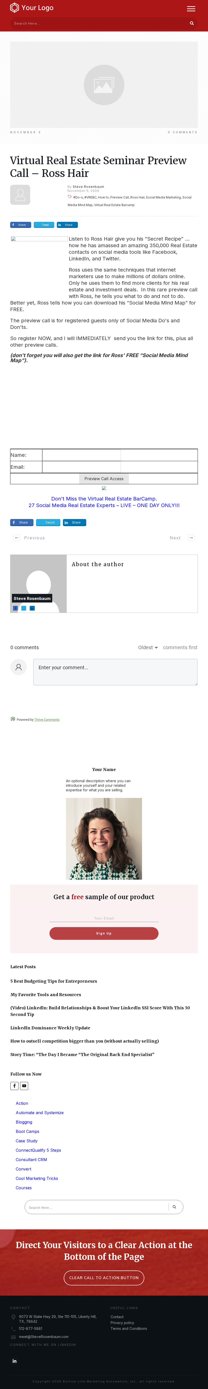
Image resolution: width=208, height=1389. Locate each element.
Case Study (27, 1140)
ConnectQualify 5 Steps (38, 1150)
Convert (23, 1169)
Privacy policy (122, 1322)
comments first (180, 647)
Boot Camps (27, 1131)
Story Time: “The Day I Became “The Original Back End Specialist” (82, 1054)
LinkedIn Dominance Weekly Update (50, 1027)
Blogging (24, 1122)
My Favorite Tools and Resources (45, 994)
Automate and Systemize (40, 1112)
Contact (117, 1317)
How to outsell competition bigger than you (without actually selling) (84, 1041)
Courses (24, 1187)
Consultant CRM (31, 1159)
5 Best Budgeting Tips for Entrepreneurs (53, 981)
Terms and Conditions (129, 1328)
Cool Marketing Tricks (37, 1178)
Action (22, 1103)
